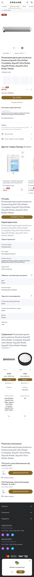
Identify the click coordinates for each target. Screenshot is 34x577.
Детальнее (8, 383)
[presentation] (2, 29)
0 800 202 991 (6, 525)
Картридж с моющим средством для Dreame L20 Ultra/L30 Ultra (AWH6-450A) (13, 182)
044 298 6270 (6, 539)
